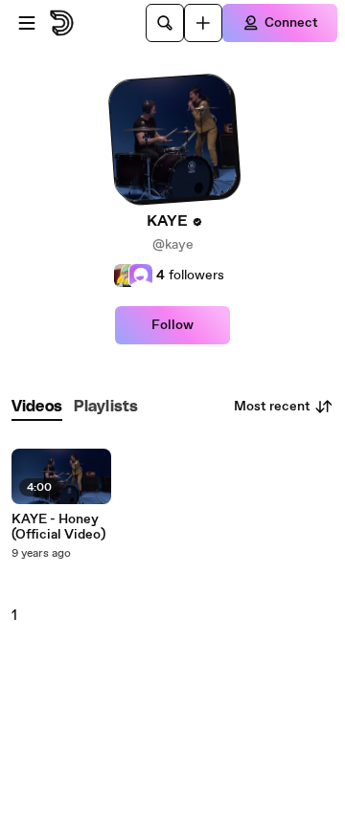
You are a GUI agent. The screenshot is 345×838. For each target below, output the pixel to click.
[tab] (37, 407)
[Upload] (203, 23)
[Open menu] (27, 23)
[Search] (165, 23)
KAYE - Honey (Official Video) (58, 527)
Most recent (272, 406)
